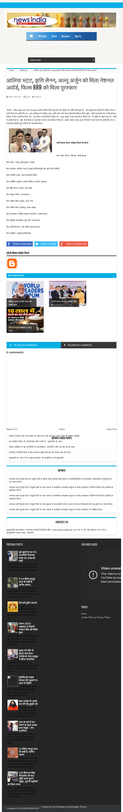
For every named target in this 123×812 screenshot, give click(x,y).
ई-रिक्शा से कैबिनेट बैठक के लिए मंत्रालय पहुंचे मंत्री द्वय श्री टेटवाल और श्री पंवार (40, 452)
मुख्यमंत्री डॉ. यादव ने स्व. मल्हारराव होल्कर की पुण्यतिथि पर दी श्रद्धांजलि (36, 458)
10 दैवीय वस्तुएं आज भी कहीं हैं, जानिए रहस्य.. (28, 752)
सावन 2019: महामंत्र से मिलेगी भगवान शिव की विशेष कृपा (28, 628)
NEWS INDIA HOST (31, 808)
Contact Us (50, 52)
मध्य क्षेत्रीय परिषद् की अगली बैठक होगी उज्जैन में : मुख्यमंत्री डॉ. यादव (35, 441)
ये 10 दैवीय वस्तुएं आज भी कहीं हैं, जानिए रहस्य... (27, 582)
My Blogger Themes (78, 807)
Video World (35, 52)
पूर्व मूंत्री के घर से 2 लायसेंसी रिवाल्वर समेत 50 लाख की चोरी (28, 556)
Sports (78, 36)
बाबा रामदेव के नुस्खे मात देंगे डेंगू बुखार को (28, 702)
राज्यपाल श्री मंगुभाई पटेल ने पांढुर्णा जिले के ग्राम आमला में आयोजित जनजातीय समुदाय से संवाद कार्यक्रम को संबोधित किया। (56, 509)
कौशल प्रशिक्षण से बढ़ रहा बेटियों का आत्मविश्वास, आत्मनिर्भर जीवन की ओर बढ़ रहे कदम (42, 447)
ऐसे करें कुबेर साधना (28, 602)
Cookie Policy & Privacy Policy (95, 617)
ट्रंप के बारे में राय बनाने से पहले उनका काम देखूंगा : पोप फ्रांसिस (28, 726)
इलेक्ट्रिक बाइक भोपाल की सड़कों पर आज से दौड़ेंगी (28, 680)
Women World (52, 44)
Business (65, 36)
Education (68, 44)
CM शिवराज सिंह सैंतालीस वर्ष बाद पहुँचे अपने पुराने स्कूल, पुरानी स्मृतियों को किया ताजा (23, 778)
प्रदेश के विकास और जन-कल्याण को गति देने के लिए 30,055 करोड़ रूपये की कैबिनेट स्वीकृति (44, 436)
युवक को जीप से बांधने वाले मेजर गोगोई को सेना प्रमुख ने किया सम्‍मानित (28, 655)
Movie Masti (34, 44)
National (42, 36)
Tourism (82, 44)
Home (84, 613)
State (54, 36)
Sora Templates (58, 807)
